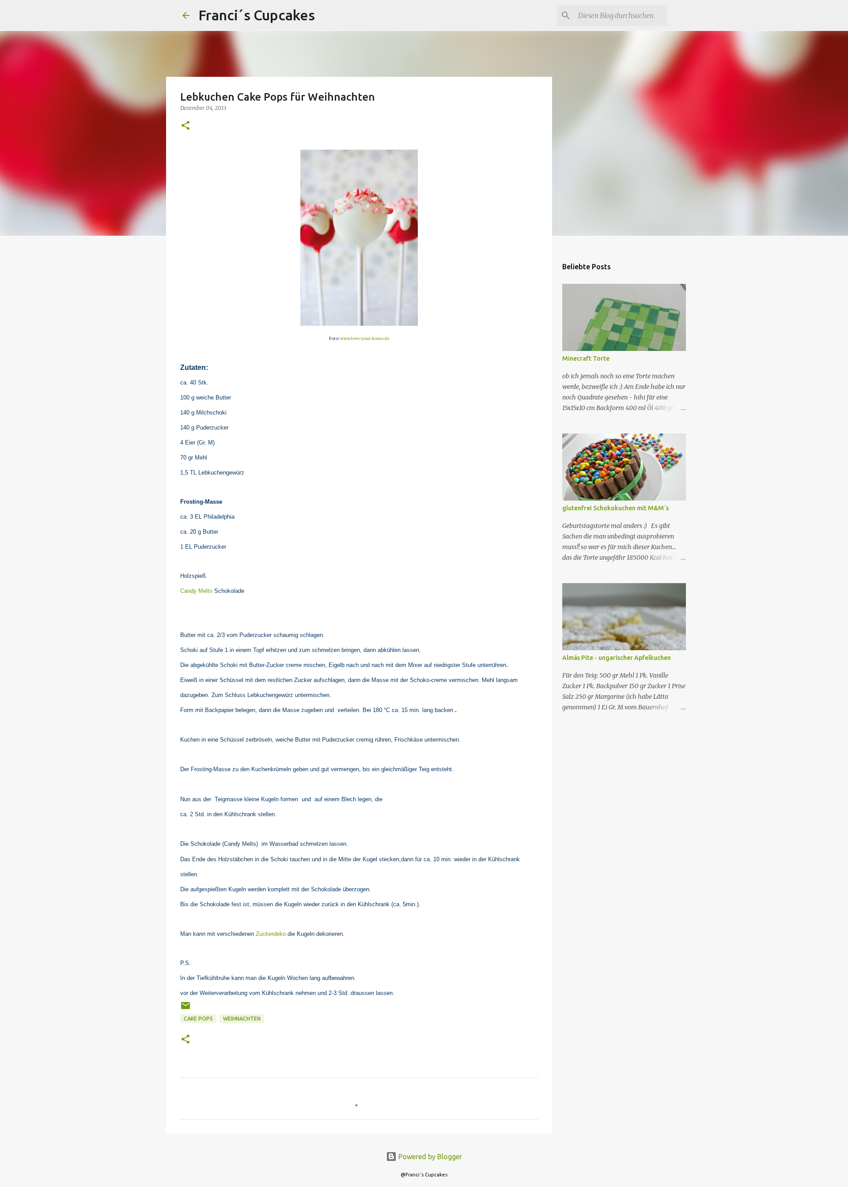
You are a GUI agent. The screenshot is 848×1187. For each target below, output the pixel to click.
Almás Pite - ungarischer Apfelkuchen (616, 657)
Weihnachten (242, 1018)
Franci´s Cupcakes (256, 15)
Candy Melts (196, 591)
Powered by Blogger (429, 1157)
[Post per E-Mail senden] (185, 1009)
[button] (185, 126)
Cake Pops (198, 1018)
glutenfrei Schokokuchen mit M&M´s (615, 508)
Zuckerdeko (271, 934)
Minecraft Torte (586, 358)
